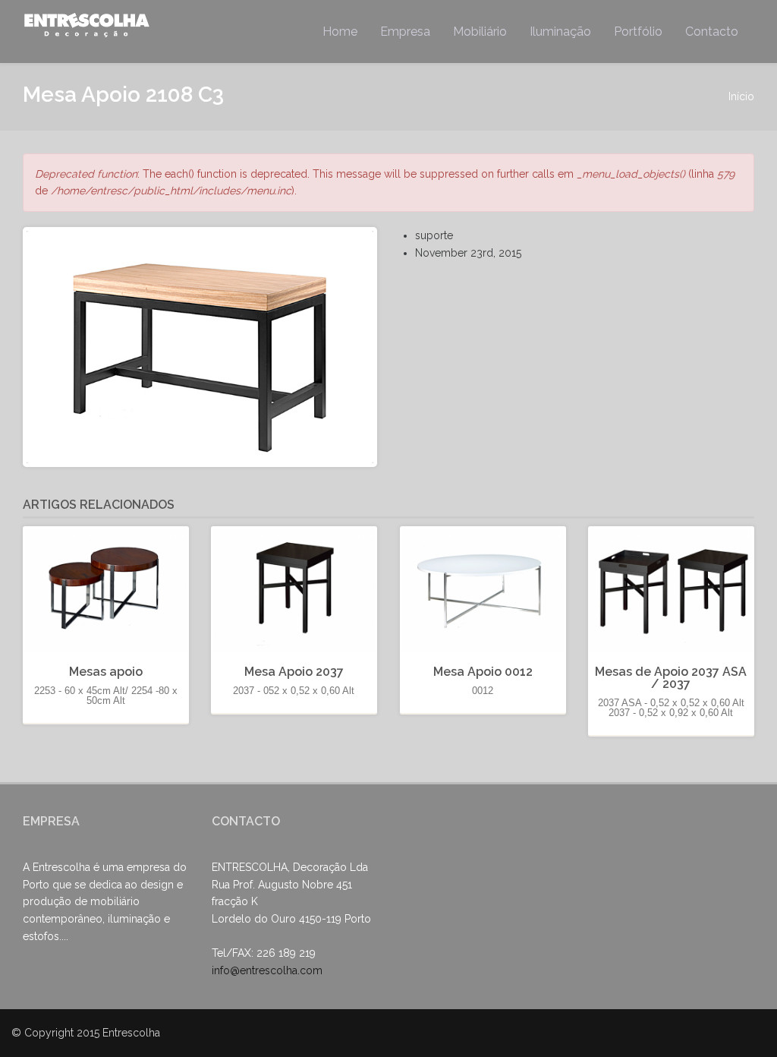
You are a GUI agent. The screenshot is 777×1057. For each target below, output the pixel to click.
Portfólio (638, 31)
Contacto (711, 31)
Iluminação (560, 31)
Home (339, 31)
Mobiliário (480, 31)
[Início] (89, 24)
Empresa (405, 31)
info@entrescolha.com (267, 970)
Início (741, 96)
